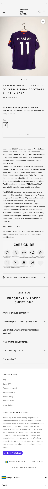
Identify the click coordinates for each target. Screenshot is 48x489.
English (36, 462)
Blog (4, 380)
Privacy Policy (8, 401)
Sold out (24, 135)
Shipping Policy (9, 392)
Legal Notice (8, 405)
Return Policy (8, 396)
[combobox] (24, 477)
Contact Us (7, 384)
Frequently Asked (10, 388)
